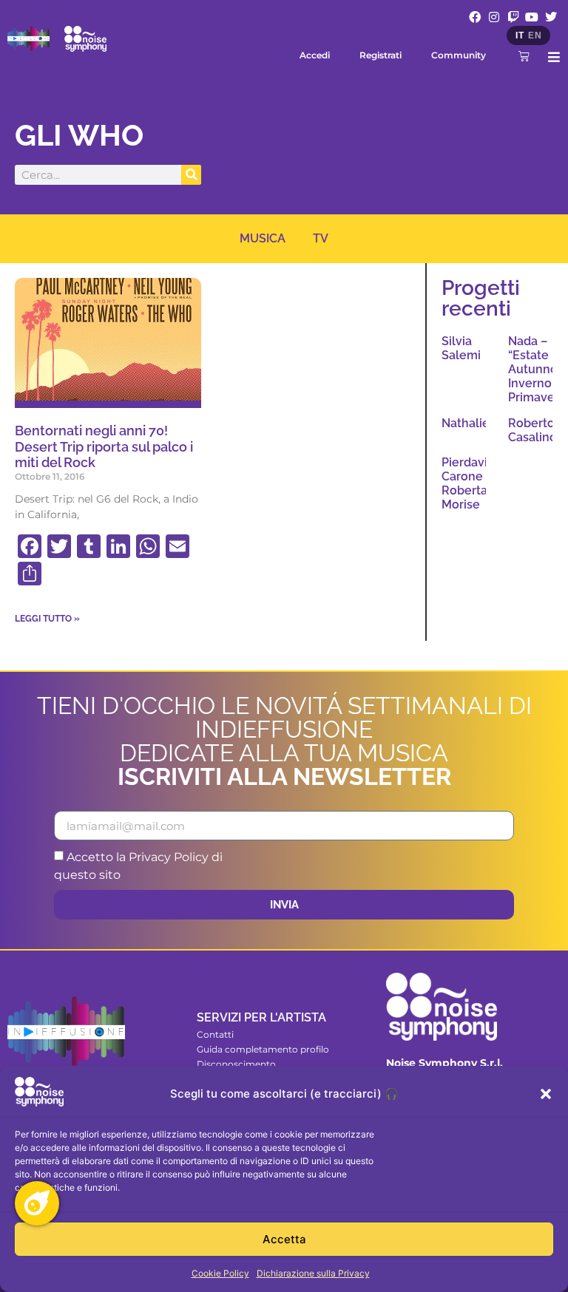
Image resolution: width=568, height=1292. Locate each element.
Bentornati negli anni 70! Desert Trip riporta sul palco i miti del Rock (104, 446)
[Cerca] (191, 175)
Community (458, 55)
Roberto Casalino (532, 430)
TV (320, 238)
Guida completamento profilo (263, 1049)
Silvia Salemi (461, 348)
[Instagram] (494, 17)
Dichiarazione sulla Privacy (313, 1273)
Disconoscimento (236, 1064)
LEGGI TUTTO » (47, 618)
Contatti (215, 1034)
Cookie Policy (220, 1273)
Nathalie (466, 423)
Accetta (284, 1239)
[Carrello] (524, 55)
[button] (545, 1094)
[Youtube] (531, 17)
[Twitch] (513, 17)
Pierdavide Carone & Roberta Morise (472, 483)
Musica (262, 238)
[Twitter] (551, 17)
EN (534, 35)
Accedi (315, 55)
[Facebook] (475, 17)
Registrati (380, 55)
